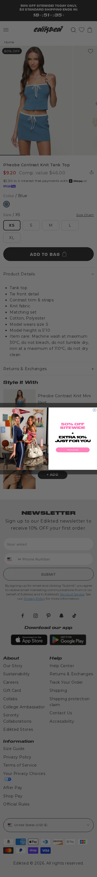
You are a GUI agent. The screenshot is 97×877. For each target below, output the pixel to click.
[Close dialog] (94, 410)
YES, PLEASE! (72, 450)
